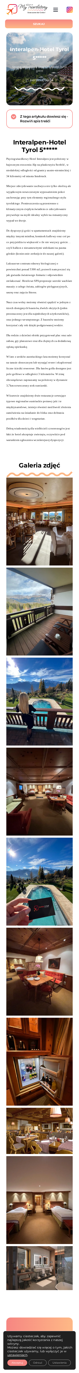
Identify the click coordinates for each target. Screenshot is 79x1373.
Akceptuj (17, 1362)
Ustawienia (59, 1362)
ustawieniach (17, 1355)
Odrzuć (37, 1362)
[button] (39, 119)
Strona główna (22, 66)
